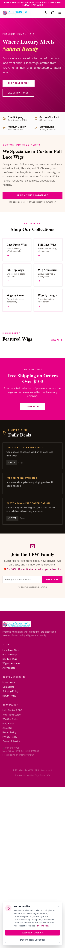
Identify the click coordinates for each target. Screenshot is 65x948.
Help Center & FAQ (12, 710)
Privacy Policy (10, 736)
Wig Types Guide (12, 714)
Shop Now (32, 406)
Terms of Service (12, 741)
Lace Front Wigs (18, 93)
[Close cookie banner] (58, 906)
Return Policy (9, 695)
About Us (7, 728)
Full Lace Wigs (10, 654)
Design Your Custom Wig (32, 195)
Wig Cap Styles (10, 719)
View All (54, 340)
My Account (9, 682)
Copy (21, 462)
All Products (9, 667)
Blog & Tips (9, 723)
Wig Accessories (11, 663)
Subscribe (52, 579)
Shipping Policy (11, 691)
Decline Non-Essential (32, 939)
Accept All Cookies (32, 932)
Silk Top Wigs (10, 659)
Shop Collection (19, 83)
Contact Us (8, 686)
